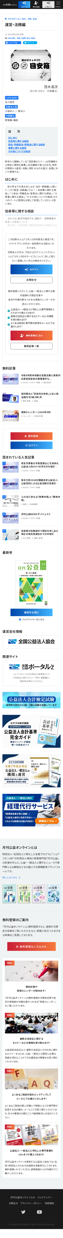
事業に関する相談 (17, 148)
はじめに (12, 137)
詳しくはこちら (9, 877)
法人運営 (22, 18)
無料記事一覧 (31, 346)
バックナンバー (44, 1197)
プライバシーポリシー (31, 1203)
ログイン (24, 7)
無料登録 (36, 7)
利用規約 (49, 1203)
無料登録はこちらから (33, 946)
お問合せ (48, 7)
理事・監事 (32, 18)
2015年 (11, 38)
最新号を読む (31, 612)
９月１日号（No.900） (26, 38)
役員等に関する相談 (18, 141)
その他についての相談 (19, 151)
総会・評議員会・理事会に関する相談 (26, 144)
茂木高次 (12, 18)
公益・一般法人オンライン (15, 5)
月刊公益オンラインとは (22, 1197)
